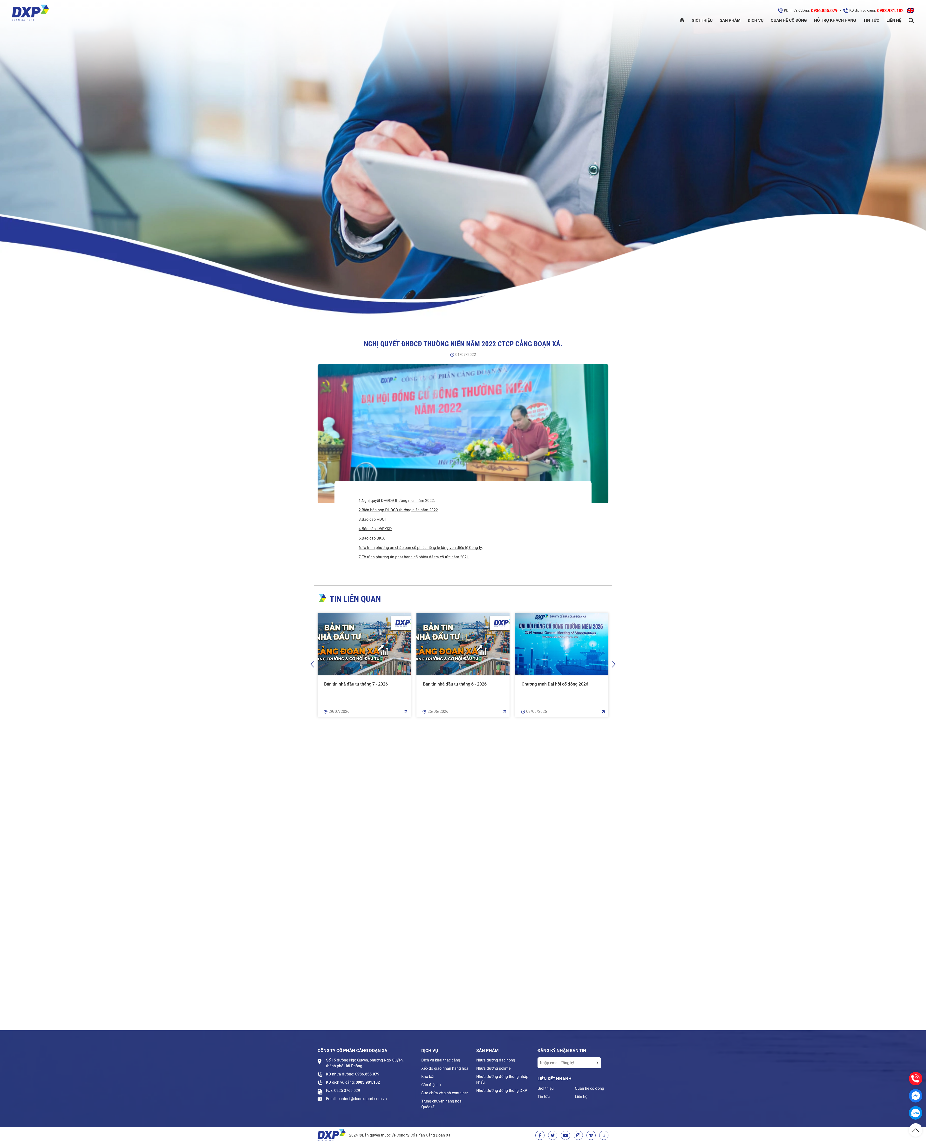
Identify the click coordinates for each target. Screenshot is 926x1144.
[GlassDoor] (603, 1135)
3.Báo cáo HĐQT (373, 519)
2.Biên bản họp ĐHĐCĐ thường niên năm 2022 (398, 510)
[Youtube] (565, 1135)
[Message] (915, 1095)
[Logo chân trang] (332, 1135)
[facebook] (540, 1135)
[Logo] (30, 13)
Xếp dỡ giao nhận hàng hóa (444, 1068)
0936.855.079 (824, 10)
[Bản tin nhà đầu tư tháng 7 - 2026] (364, 644)
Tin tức (871, 20)
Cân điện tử (431, 1084)
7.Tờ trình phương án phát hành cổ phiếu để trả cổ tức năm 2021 (414, 557)
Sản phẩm (730, 20)
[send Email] (595, 1062)
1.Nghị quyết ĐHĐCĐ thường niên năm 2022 (396, 500)
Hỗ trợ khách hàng (835, 20)
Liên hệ (893, 20)
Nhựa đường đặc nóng (495, 1060)
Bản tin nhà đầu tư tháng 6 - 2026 (455, 683)
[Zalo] (915, 1113)
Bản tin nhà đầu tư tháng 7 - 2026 (356, 683)
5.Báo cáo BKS (371, 538)
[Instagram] (578, 1135)
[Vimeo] (591, 1135)
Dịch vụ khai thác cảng (440, 1060)
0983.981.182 (890, 10)
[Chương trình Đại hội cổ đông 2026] (561, 644)
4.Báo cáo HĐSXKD (375, 529)
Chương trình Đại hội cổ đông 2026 (555, 683)
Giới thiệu (702, 20)
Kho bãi (427, 1076)
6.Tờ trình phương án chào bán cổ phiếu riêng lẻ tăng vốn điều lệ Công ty (420, 547)
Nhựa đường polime (493, 1068)
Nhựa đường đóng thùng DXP (501, 1090)
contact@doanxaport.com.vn (362, 1098)
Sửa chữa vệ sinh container (444, 1093)
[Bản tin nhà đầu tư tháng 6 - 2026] (463, 644)
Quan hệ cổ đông (789, 20)
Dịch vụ (755, 20)
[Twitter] (552, 1135)
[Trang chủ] (682, 20)
